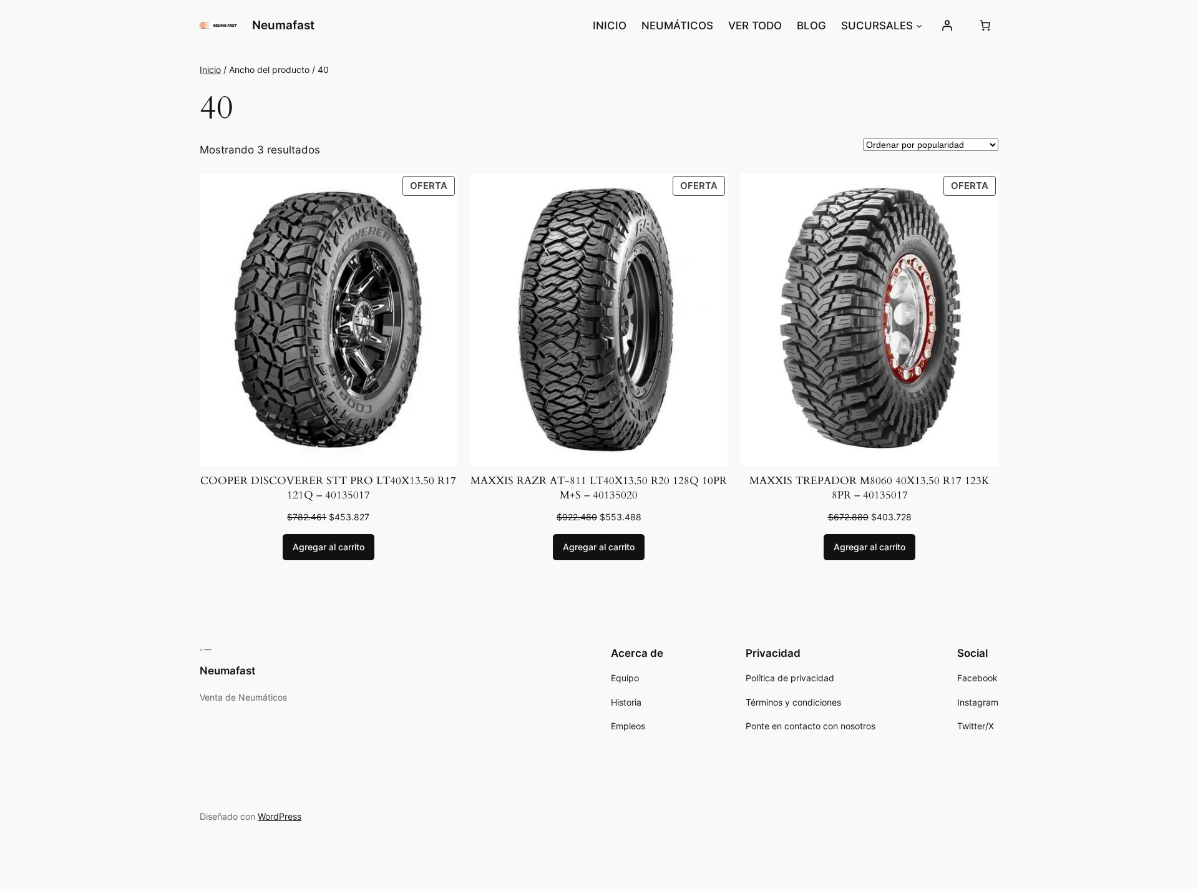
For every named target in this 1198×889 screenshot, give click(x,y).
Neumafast (283, 24)
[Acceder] (947, 25)
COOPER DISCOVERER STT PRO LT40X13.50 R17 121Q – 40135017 (328, 488)
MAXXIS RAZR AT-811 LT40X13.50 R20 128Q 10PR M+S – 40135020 (598, 488)
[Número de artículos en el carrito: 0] (985, 25)
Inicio (210, 69)
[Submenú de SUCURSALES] (919, 25)
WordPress (279, 816)
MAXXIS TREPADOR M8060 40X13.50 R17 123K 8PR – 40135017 (869, 488)
